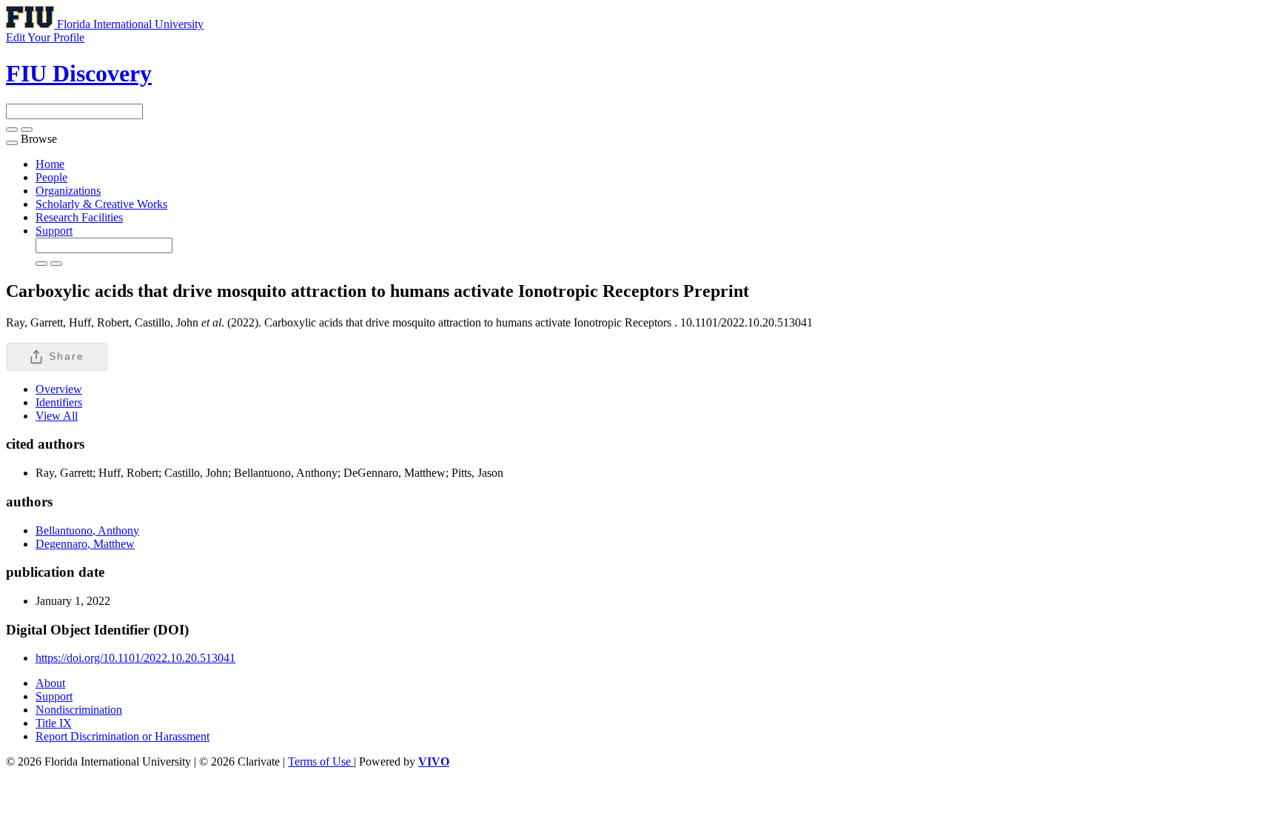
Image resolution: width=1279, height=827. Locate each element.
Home (50, 164)
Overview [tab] (59, 389)
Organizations (68, 190)
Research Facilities (79, 217)
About (50, 683)
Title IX (54, 723)
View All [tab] (57, 415)
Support (54, 230)
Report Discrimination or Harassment (122, 736)
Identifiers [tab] (59, 402)
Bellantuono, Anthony (87, 530)
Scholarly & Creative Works (101, 204)
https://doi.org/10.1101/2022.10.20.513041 (135, 658)
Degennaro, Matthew (85, 544)
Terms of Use (321, 761)
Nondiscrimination (79, 709)
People (51, 177)
